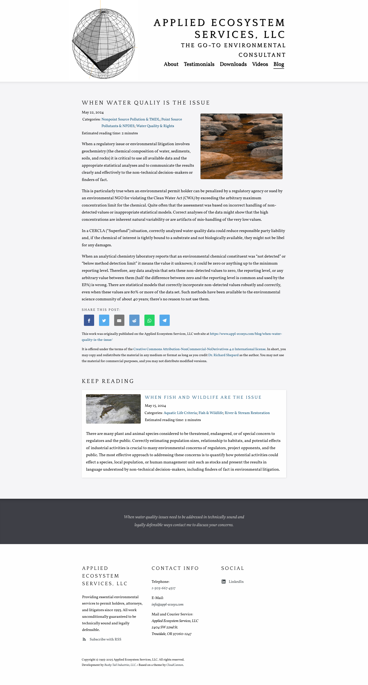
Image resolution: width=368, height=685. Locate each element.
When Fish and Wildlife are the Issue (203, 397)
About (171, 64)
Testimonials (199, 64)
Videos (260, 64)
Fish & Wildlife (210, 413)
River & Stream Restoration (247, 413)
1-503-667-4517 (163, 588)
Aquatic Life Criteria (180, 413)
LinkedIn (236, 582)
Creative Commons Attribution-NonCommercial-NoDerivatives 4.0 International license (199, 349)
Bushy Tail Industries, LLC (120, 665)
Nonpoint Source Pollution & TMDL (130, 119)
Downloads (233, 64)
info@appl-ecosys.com (168, 604)
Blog (278, 64)
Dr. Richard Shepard (223, 355)
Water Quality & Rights (155, 126)
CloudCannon (174, 665)
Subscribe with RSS (105, 639)
